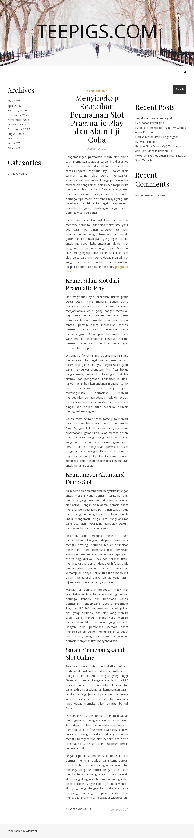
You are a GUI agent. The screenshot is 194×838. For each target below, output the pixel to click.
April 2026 (14, 106)
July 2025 (14, 138)
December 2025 (18, 115)
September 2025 (19, 129)
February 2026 (17, 110)
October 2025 (17, 124)
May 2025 (14, 148)
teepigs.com (97, 30)
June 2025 (14, 143)
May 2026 (14, 101)
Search (180, 89)
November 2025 (18, 119)
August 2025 (16, 134)
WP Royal (31, 831)
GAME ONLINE (17, 173)
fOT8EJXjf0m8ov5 (80, 809)
